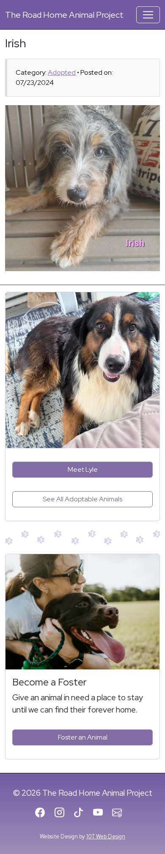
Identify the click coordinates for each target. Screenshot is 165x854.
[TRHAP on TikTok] (82, 813)
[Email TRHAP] (120, 813)
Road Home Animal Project (64, 14)
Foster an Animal (82, 737)
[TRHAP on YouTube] (101, 813)
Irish (15, 43)
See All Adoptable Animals (82, 499)
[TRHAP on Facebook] (43, 813)
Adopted (62, 72)
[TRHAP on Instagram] (63, 813)
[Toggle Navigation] (148, 14)
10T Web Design (105, 836)
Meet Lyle (83, 469)
